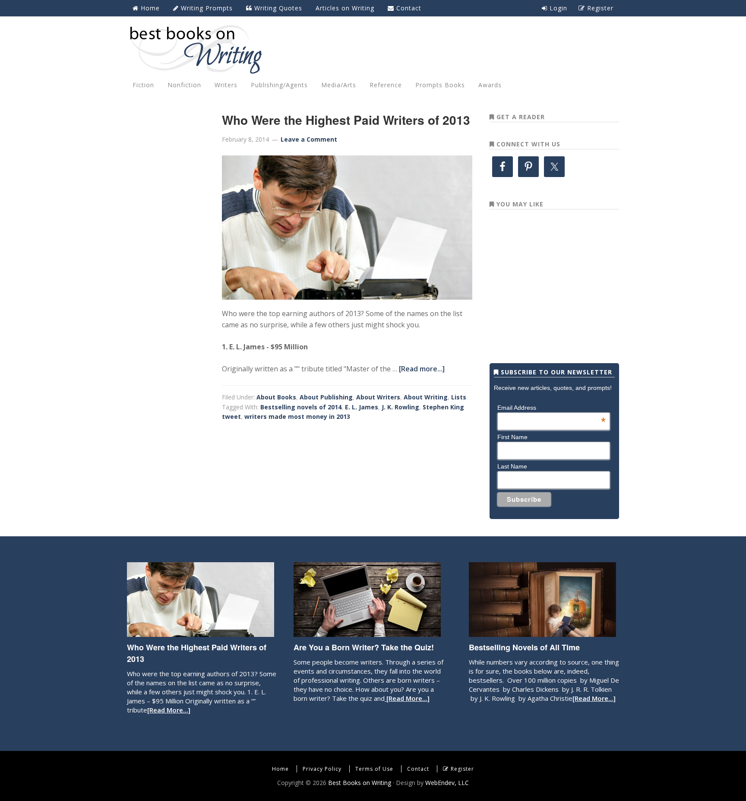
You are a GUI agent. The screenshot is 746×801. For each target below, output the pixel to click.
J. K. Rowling (400, 407)
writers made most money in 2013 (297, 416)
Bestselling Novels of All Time (524, 647)
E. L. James (361, 407)
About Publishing (326, 397)
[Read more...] (422, 369)
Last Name (512, 466)
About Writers (378, 397)
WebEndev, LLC (447, 783)
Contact (418, 769)
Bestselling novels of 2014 (300, 407)
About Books (276, 397)
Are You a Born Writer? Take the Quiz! (364, 647)
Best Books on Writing (373, 49)
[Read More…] (168, 710)
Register (462, 769)
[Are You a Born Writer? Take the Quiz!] (367, 632)
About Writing (426, 397)
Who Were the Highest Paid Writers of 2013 (346, 120)
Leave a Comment (309, 139)
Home (280, 769)
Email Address (551, 407)
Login (557, 8)
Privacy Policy (322, 769)
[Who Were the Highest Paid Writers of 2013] (200, 632)
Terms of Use (374, 769)
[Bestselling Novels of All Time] (542, 632)
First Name (512, 437)
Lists (458, 397)
